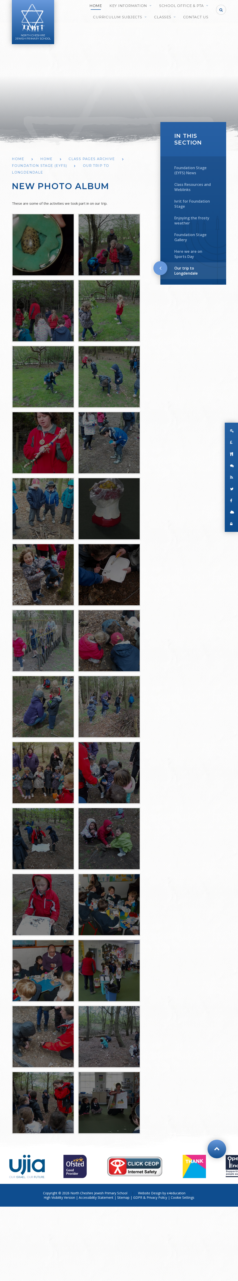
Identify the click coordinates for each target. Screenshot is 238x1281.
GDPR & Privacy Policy (150, 1197)
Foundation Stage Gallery (190, 237)
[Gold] (194, 1166)
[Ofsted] (75, 1166)
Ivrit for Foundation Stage (192, 204)
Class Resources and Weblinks (192, 187)
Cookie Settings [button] (182, 1197)
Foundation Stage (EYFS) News (190, 170)
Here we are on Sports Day (188, 254)
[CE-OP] (134, 1166)
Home (18, 159)
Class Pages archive (92, 159)
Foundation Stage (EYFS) (39, 166)
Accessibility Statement (96, 1197)
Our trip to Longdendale (186, 271)
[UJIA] (27, 1166)
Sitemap (123, 1197)
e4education (176, 1193)
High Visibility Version (59, 1197)
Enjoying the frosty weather (191, 220)
